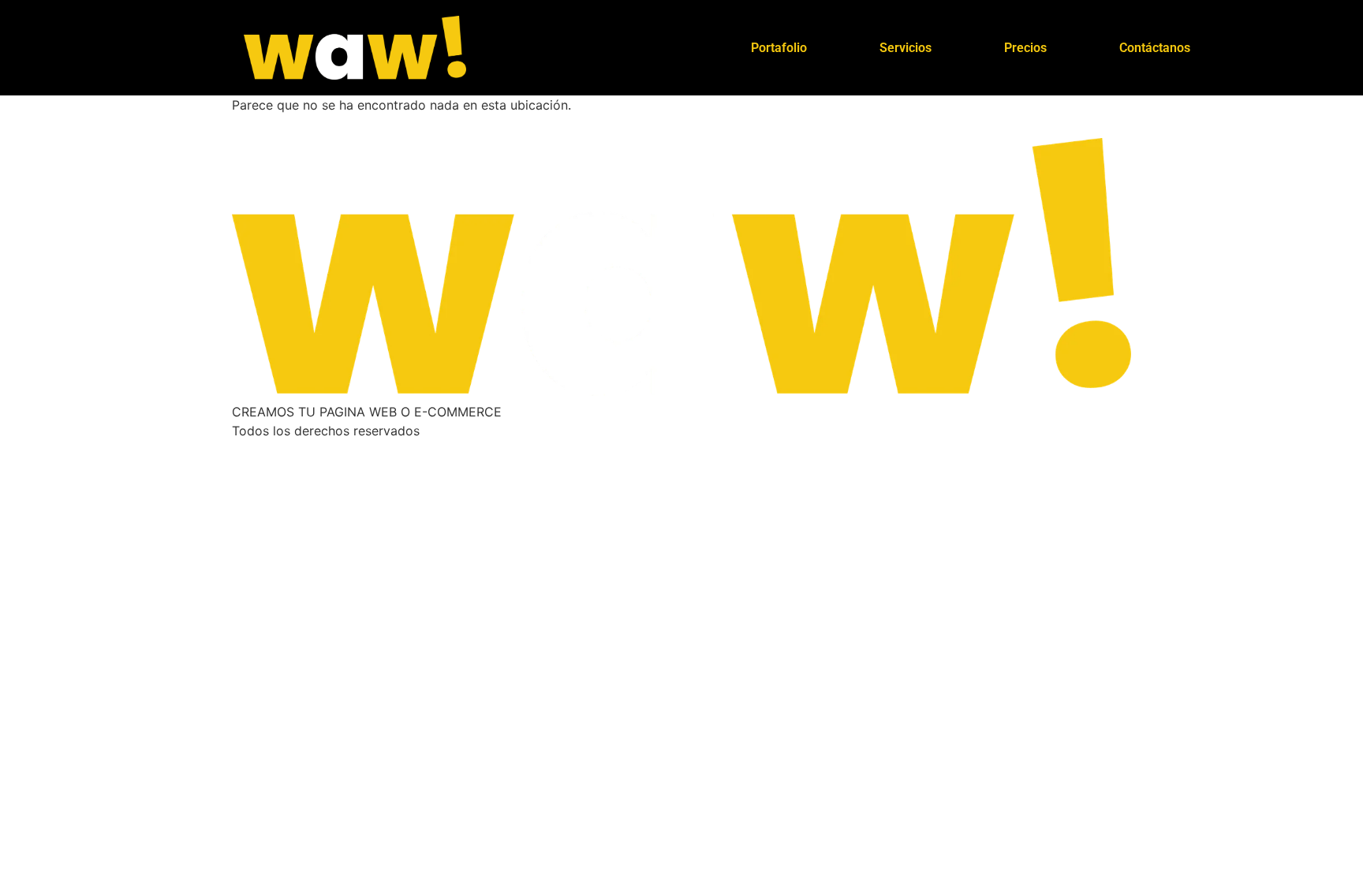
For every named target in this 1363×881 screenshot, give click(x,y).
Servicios (905, 47)
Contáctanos (1154, 47)
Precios (1025, 47)
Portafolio (779, 47)
